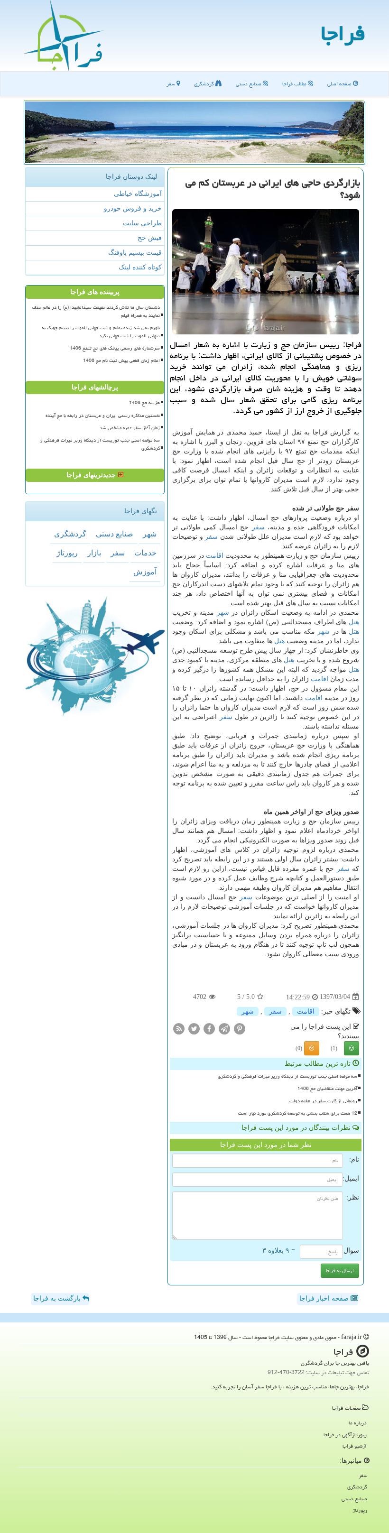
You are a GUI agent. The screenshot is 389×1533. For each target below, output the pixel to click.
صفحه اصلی (340, 84)
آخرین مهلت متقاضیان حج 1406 (327, 1088)
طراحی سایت (142, 223)
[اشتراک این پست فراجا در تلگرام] (224, 1028)
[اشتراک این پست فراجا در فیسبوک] (209, 1028)
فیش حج (150, 237)
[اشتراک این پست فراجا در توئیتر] (194, 1028)
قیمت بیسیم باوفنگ (135, 252)
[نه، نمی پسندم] (311, 1048)
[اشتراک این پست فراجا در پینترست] (239, 1028)
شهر (223, 612)
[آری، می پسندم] (351, 1048)
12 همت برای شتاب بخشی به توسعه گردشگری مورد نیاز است (297, 1113)
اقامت (214, 555)
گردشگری (204, 84)
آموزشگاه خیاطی (138, 193)
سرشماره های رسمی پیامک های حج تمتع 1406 (115, 348)
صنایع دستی (249, 84)
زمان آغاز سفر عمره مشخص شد (130, 428)
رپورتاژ (67, 553)
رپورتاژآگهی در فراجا (345, 1435)
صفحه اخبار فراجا (325, 1298)
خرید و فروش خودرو (133, 208)
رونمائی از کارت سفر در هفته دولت (323, 1101)
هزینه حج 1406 (144, 402)
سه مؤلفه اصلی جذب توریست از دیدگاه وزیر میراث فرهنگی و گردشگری (287, 1076)
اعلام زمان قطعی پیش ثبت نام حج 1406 (121, 360)
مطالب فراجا (295, 84)
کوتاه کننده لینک (140, 267)
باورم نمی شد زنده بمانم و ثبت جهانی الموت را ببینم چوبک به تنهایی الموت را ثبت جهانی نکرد (101, 332)
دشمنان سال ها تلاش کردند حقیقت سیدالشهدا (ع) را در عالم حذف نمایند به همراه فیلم (96, 311)
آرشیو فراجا (355, 1446)
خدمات (145, 553)
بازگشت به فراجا (58, 1298)
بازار (94, 553)
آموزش (145, 572)
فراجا (343, 33)
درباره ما (358, 1423)
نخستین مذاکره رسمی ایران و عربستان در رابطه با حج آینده (103, 415)
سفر (171, 84)
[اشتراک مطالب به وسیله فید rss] (178, 1028)
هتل (354, 622)
